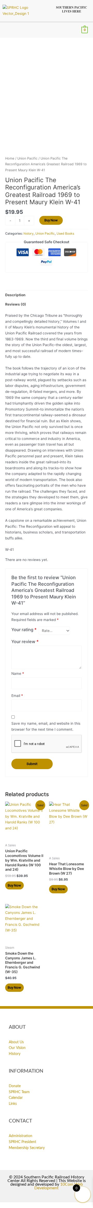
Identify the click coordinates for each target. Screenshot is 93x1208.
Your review (25, 641)
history (29, 233)
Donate (15, 1086)
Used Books (65, 233)
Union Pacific (27, 158)
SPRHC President (22, 1142)
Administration (20, 1136)
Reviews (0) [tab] (15, 304)
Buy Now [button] (14, 885)
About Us (16, 1042)
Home (9, 158)
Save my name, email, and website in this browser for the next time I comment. (45, 726)
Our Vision (17, 1048)
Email (17, 696)
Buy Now (51, 220)
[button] (7, 30)
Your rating (24, 629)
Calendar (16, 1098)
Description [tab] (15, 295)
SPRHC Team (19, 1092)
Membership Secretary (27, 1148)
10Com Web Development (58, 1186)
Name (17, 673)
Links (13, 1104)
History (14, 1054)
